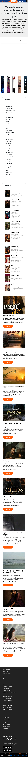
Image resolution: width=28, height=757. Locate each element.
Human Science (9, 139)
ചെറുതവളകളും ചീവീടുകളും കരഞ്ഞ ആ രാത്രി (13, 572)
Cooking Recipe (9, 148)
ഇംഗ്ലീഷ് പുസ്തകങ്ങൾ (7, 696)
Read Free (8, 326)
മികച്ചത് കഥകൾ (6, 683)
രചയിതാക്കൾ (6, 688)
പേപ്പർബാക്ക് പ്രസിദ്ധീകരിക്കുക (9, 692)
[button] (15, 1)
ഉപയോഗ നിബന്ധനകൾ (8, 674)
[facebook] (4, 739)
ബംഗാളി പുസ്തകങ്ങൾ (7, 707)
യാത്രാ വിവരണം (10, 123)
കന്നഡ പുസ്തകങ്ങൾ (7, 711)
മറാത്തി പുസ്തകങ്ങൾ (7, 701)
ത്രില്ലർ (8, 161)
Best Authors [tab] (6, 41)
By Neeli (12, 315)
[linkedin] (15, 739)
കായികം (8, 168)
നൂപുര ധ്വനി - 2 (9, 609)
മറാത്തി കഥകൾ (6, 720)
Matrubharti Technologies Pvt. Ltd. (16, 753)
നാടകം (7, 128)
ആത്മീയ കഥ (9, 106)
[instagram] (7, 739)
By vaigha (18, 608)
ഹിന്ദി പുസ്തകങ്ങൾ (7, 698)
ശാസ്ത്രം (8, 174)
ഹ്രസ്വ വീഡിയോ (7, 690)
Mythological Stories (10, 157)
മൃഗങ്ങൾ (8, 170)
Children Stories (9, 115)
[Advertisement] (14, 59)
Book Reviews (9, 159)
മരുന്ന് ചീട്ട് (7, 315)
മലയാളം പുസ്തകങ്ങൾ (7, 709)
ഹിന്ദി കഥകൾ (6, 717)
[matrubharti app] (27, 1)
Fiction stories (9, 108)
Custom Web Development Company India (18, 755)
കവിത (7, 121)
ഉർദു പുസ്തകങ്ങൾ (6, 712)
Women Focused (10, 126)
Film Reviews (9, 154)
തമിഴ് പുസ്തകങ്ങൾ (6, 703)
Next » (10, 661)
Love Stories (9, 130)
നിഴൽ (5, 461)
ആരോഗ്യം (9, 143)
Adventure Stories (10, 137)
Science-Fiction (9, 163)
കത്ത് (7, 150)
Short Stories (9, 104)
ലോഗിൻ (21, 1)
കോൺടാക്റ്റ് (5, 671)
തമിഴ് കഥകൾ (5, 728)
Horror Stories (9, 152)
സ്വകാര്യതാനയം (7, 673)
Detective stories (10, 132)
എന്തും (7, 176)
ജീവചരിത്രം (9, 146)
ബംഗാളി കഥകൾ (6, 724)
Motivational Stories (10, 110)
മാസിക (8, 119)
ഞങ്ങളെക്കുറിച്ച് (6, 669)
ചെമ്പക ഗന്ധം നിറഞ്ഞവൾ (13, 643)
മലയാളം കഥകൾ (6, 726)
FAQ (3, 678)
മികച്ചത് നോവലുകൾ (7, 684)
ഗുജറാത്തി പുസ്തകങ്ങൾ (8, 700)
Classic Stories (9, 112)
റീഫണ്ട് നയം (5, 676)
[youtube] (12, 739)
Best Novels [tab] (17, 41)
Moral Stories (9, 134)
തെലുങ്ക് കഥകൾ (6, 730)
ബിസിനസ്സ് (8, 165)
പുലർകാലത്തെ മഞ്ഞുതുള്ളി (13, 386)
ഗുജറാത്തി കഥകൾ (7, 719)
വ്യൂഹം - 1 (7, 497)
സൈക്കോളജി (9, 141)
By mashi (13, 497)
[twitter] (9, 739)
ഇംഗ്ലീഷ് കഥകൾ (6, 722)
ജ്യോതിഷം (9, 172)
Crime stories (9, 179)
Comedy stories (9, 117)
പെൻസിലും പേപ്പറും (11, 350)
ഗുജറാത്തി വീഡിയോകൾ (8, 686)
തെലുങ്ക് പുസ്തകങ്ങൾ (7, 705)
